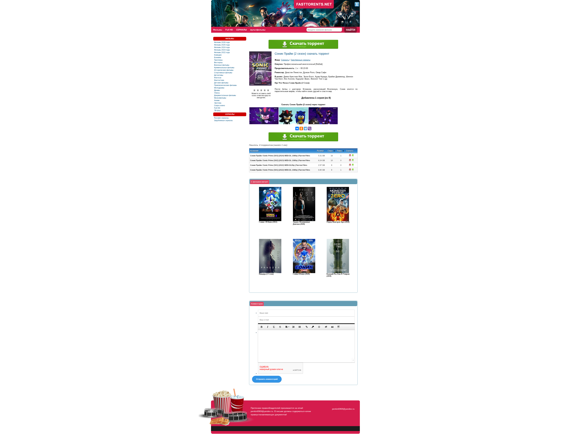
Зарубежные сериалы (223, 120)
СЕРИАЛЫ (241, 30)
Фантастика (219, 80)
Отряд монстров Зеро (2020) (338, 222)
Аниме (217, 100)
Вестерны (218, 63)
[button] (261, 327)
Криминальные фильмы (224, 68)
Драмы (217, 90)
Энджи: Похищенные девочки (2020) (301, 223)
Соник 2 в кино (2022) (268, 222)
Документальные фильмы (225, 95)
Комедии (218, 55)
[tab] (259, 182)
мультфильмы (257, 30)
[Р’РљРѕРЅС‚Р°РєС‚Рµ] (297, 128)
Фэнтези (217, 78)
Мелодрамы (219, 88)
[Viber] (309, 128)
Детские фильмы (221, 83)
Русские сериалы (221, 118)
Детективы (218, 75)
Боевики (217, 57)
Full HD (229, 30)
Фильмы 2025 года (222, 45)
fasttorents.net (343, 403)
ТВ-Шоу (217, 111)
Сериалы (285, 60)
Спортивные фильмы (223, 73)
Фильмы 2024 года (222, 47)
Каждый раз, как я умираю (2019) (338, 275)
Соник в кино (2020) (301, 274)
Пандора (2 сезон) (266, 274)
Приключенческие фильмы (225, 85)
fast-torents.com (314, 4)
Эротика (217, 103)
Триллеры (218, 60)
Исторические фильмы (223, 70)
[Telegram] (305, 128)
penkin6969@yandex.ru (343, 409)
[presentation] (259, 182)
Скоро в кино (219, 105)
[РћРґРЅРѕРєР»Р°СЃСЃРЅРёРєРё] (301, 128)
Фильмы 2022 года (222, 52)
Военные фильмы (221, 65)
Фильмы (217, 30)
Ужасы (217, 93)
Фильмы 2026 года (222, 42)
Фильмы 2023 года (222, 50)
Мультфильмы (220, 98)
